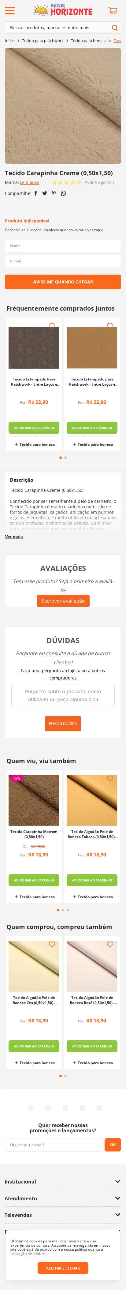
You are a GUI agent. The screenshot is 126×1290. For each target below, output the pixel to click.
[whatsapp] (63, 193)
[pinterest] (54, 193)
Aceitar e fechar (63, 1268)
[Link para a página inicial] (10, 40)
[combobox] (63, 27)
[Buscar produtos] (115, 28)
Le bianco (29, 182)
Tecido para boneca (88, 40)
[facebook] (36, 193)
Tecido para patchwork (43, 40)
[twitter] (44, 193)
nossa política (75, 1249)
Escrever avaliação (63, 601)
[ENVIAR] (63, 282)
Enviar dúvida (63, 723)
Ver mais (14, 536)
